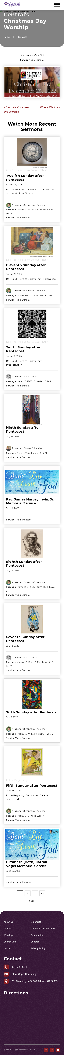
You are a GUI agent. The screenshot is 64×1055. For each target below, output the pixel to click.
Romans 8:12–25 (25, 586)
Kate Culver (30, 376)
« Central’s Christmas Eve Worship (17, 109)
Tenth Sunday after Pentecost (23, 349)
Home (7, 37)
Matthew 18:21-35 (43, 295)
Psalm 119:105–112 (26, 662)
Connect (8, 928)
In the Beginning (16, 780)
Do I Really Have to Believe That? (27, 170)
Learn (7, 948)
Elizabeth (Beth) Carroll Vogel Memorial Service (26, 864)
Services (22, 37)
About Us (8, 921)
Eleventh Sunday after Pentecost (26, 267)
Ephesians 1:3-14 (42, 381)
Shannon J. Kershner (35, 205)
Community (37, 935)
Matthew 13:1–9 (45, 662)
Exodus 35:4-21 (39, 453)
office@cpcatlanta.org (24, 974)
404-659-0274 (19, 967)
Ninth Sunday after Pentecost (23, 429)
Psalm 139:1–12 (43, 586)
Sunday (40, 60)
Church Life (10, 941)
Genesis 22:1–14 (36, 815)
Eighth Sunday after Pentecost (24, 564)
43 (42, 893)
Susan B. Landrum (34, 448)
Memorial (27, 519)
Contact (35, 941)
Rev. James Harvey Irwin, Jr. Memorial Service (30, 501)
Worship (8, 935)
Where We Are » (50, 107)
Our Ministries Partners (43, 928)
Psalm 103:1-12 (24, 295)
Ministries (36, 921)
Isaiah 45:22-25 (24, 381)
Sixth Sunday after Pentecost (32, 712)
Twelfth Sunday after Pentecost (25, 178)
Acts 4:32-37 (23, 453)
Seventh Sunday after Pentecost (25, 639)
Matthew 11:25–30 (43, 734)
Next (31, 900)
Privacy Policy (38, 948)
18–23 (9, 666)
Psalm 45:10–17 (25, 734)
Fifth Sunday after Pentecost (31, 786)
